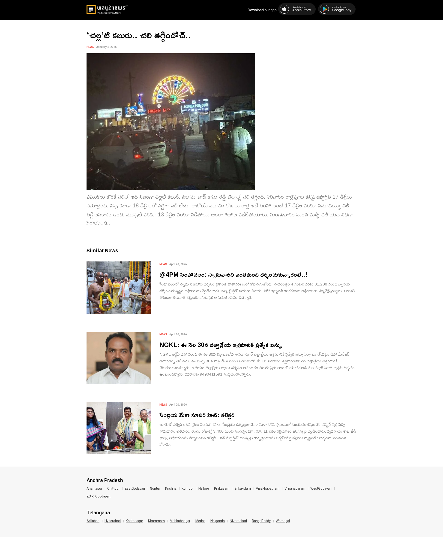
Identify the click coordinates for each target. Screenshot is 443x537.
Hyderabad (113, 521)
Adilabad (93, 521)
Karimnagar (134, 521)
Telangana (98, 513)
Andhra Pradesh (105, 480)
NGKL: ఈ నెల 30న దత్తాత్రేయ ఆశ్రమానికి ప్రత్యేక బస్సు (220, 344)
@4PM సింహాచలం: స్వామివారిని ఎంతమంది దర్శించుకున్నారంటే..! (233, 274)
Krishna (171, 488)
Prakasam (221, 488)
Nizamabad (238, 521)
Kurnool (187, 488)
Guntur (155, 488)
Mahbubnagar (180, 521)
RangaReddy (261, 521)
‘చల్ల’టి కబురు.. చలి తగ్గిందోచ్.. (139, 35)
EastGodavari (135, 488)
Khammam (156, 521)
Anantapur (94, 488)
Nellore (203, 488)
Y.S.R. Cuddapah (99, 496)
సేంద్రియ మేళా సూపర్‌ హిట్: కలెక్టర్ (196, 415)
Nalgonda (217, 521)
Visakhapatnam (267, 488)
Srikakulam (242, 488)
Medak (200, 521)
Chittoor (113, 488)
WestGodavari (321, 488)
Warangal (283, 521)
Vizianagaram (294, 488)
